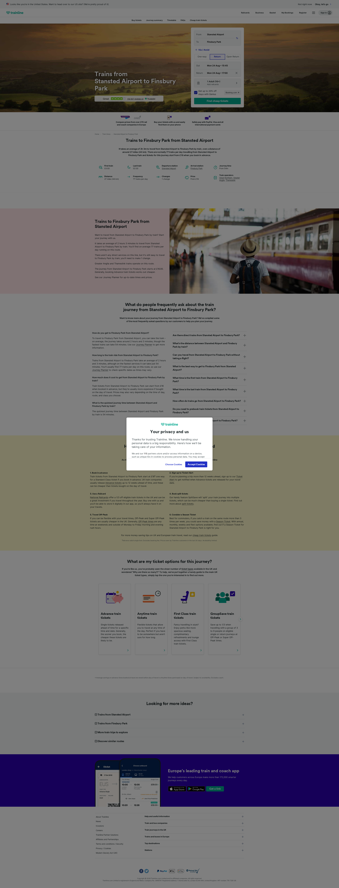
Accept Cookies (196, 464)
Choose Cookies (173, 464)
